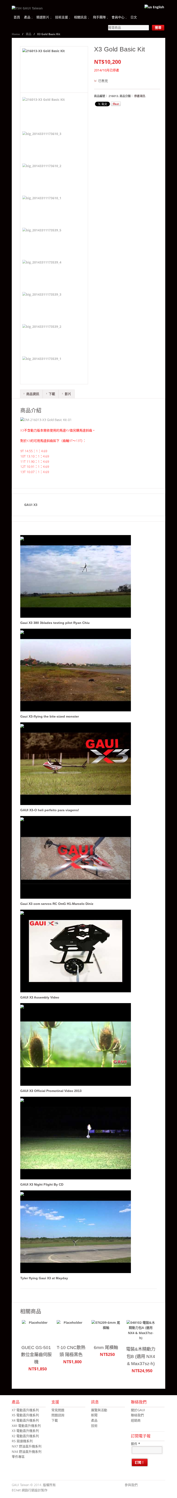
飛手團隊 (99, 17)
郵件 (135, 1444)
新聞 (94, 1415)
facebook (141, 1485)
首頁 (17, 17)
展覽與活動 (99, 1410)
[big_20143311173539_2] (41, 337)
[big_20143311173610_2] (41, 176)
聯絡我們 (137, 1415)
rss (162, 1485)
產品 (27, 17)
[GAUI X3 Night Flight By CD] (77, 1180)
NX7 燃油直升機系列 (26, 1446)
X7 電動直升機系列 (25, 1410)
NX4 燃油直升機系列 (26, 1451)
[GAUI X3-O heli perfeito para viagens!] (77, 805)
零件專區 (18, 1456)
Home (16, 34)
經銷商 (136, 1420)
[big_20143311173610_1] (41, 209)
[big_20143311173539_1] (41, 369)
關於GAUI (138, 1410)
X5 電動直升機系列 (25, 1415)
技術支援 (61, 17)
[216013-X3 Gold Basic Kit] (54, 69)
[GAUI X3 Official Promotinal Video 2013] (77, 1086)
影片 (68, 394)
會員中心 (118, 17)
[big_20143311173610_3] (41, 144)
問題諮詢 (57, 1415)
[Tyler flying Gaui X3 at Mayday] (77, 1273)
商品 (28, 34)
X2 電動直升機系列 (25, 1436)
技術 (94, 1425)
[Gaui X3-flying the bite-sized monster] (77, 712)
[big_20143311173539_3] (41, 305)
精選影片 (42, 17)
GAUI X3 (30, 504)
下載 (52, 394)
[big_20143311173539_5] (41, 241)
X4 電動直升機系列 (25, 1420)
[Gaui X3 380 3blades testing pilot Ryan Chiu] (77, 618)
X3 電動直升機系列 (25, 1430)
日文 (133, 17)
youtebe (155, 1485)
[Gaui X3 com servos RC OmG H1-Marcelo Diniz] (77, 899)
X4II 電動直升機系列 (26, 1425)
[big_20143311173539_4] (41, 273)
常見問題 (57, 1410)
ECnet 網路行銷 (23, 1490)
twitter (148, 1485)
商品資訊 (32, 394)
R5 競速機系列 (22, 1441)
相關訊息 (80, 17)
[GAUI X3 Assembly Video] (77, 992)
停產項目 (139, 96)
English (158, 7)
